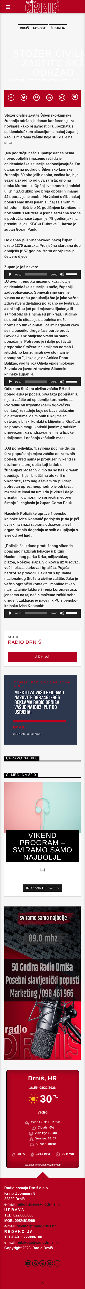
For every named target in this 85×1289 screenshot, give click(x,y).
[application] (42, 274)
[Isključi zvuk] (62, 274)
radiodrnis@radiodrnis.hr (38, 1204)
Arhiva (42, 657)
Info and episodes (42, 888)
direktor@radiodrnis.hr (36, 1226)
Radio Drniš (24, 642)
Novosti (39, 28)
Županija (58, 28)
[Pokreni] (10, 274)
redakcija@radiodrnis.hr (37, 1242)
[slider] (72, 274)
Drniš (24, 28)
